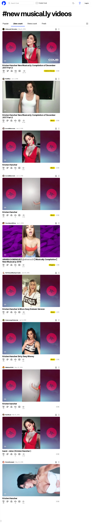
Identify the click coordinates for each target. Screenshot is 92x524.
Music (52, 120)
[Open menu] (1, 521)
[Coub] (4, 3)
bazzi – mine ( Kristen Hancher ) (16, 451)
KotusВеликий (9, 462)
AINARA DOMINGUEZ (12, 259)
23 (58, 359)
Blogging (52, 265)
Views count (32, 24)
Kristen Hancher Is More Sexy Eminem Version (23, 309)
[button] (87, 23)
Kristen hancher (9, 404)
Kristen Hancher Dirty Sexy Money (18, 356)
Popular (6, 24)
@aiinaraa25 (28, 259)
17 (58, 312)
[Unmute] (5, 61)
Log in (86, 3)
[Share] (56, 29)
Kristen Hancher (9, 165)
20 (57, 71)
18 (58, 265)
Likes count (17, 24)
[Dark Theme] (73, 3)
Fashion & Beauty (49, 71)
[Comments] (12, 71)
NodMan (7, 78)
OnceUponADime (10, 223)
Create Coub (43, 3)
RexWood (8, 414)
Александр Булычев (11, 320)
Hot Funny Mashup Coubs (13, 272)
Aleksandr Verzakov (11, 29)
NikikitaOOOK (9, 367)
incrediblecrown (10, 128)
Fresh (44, 24)
